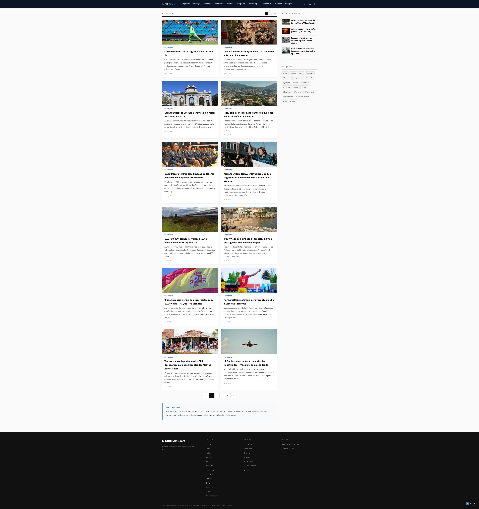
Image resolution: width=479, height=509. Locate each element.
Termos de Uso (288, 449)
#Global (293, 101)
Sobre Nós (248, 444)
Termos (229, 505)
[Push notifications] (309, 4)
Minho (169, 3)
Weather (247, 470)
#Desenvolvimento (302, 97)
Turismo (278, 3)
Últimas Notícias (250, 466)
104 (227, 395)
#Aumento (286, 78)
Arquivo (247, 457)
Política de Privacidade (290, 444)
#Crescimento (309, 92)
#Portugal (309, 73)
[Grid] (266, 13)
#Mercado (309, 78)
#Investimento (288, 97)
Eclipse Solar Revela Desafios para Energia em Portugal (303, 30)
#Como (293, 73)
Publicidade (248, 461)
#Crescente (287, 87)
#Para (285, 73)
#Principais (297, 92)
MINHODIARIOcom (173, 441)
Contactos (248, 449)
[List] (271, 13)
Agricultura (210, 487)
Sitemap (247, 453)
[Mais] (298, 4)
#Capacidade (298, 78)
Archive (212, 505)
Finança (196, 3)
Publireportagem (212, 496)
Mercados (219, 3)
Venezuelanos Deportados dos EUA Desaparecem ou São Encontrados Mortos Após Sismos (187, 364)
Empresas (186, 3)
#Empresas (287, 92)
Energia (288, 3)
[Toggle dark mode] (315, 4)
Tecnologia (253, 3)
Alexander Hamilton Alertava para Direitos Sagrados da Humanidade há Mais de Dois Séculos (247, 177)
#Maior (295, 83)
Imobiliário (266, 3)
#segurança (305, 83)
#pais (285, 101)
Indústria (207, 3)
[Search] (304, 4)
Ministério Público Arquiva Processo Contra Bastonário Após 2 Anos (303, 51)
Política (230, 3)
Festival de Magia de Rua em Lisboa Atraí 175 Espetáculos (303, 21)
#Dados (304, 87)
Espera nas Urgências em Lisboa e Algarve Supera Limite (301, 41)
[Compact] (275, 13)
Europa (208, 491)
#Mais (301, 73)
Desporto (241, 3)
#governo (286, 83)
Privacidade (221, 505)
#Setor (296, 87)
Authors (204, 505)
